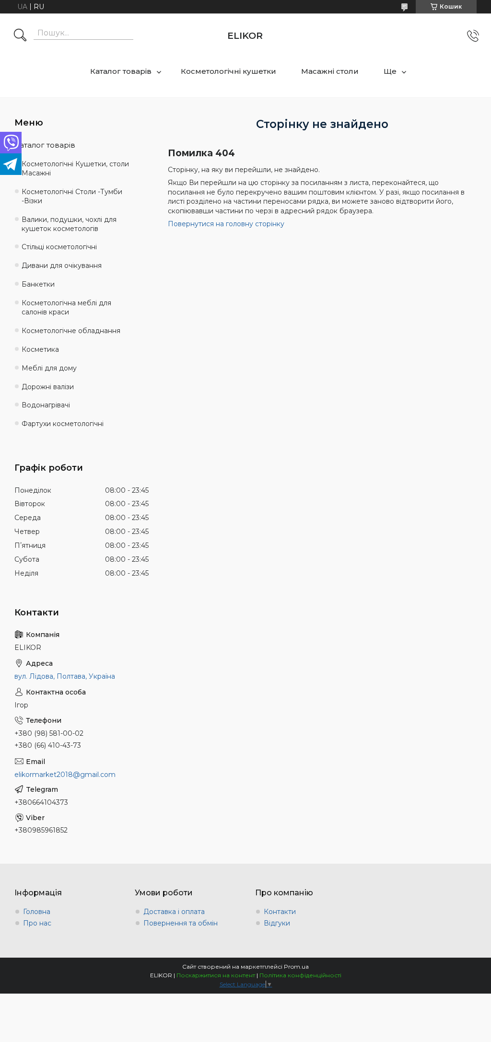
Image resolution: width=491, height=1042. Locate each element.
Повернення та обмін (180, 923)
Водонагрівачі (46, 405)
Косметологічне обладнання (71, 330)
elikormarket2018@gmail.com (65, 774)
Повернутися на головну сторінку (226, 224)
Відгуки (277, 923)
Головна (36, 911)
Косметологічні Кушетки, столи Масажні (75, 168)
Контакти (280, 911)
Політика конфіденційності (300, 975)
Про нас (37, 923)
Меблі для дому (49, 368)
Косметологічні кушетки (228, 71)
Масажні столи (330, 71)
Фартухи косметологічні (63, 423)
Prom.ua (296, 966)
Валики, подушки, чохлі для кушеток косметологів (69, 224)
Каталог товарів (121, 71)
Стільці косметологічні (59, 247)
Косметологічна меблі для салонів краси (66, 307)
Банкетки (38, 284)
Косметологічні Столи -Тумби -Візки (72, 196)
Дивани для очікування (62, 265)
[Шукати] (20, 36)
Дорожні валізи (48, 386)
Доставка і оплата (174, 911)
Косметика (40, 349)
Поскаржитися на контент (215, 975)
